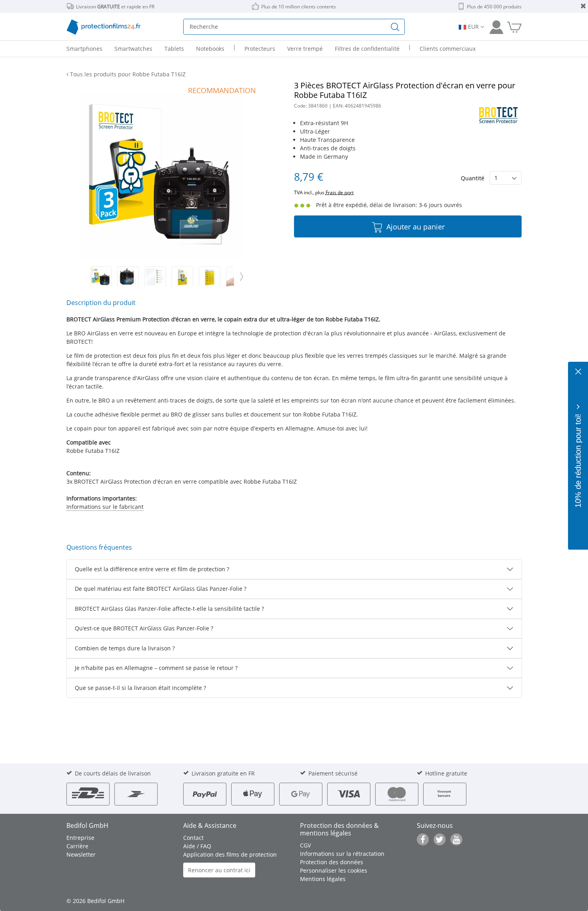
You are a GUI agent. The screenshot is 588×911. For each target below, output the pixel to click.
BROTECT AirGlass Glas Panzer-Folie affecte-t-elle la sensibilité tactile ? (169, 608)
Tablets (174, 48)
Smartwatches (133, 48)
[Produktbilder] (161, 277)
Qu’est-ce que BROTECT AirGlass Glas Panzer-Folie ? (144, 628)
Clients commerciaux (448, 48)
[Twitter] (440, 839)
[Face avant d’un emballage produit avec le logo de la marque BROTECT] (182, 277)
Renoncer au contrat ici (219, 870)
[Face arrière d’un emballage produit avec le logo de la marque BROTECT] (209, 277)
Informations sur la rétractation (342, 853)
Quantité (472, 178)
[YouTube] (456, 839)
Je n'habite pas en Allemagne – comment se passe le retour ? (156, 668)
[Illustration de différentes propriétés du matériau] (155, 277)
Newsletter (81, 854)
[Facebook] (423, 839)
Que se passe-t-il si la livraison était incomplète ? (140, 688)
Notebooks (210, 48)
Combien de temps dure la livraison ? (125, 648)
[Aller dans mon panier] (514, 27)
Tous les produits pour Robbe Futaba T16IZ (127, 74)
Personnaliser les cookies (333, 870)
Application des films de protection (230, 854)
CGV (305, 845)
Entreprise (80, 837)
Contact (193, 837)
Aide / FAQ (197, 846)
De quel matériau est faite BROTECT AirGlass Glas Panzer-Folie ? (160, 588)
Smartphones (84, 48)
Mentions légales (323, 879)
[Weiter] (241, 276)
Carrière (77, 846)
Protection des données (331, 862)
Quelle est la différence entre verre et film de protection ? (152, 569)
